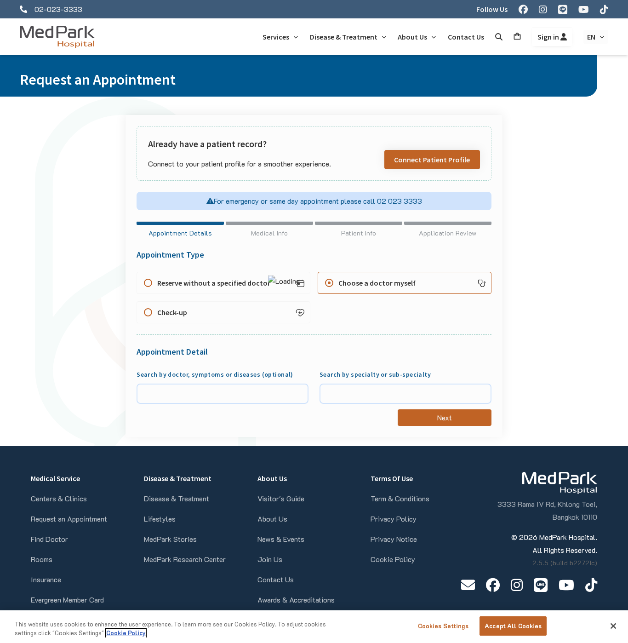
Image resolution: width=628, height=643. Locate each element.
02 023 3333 (398, 201)
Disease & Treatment (176, 498)
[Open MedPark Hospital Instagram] (517, 585)
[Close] (613, 626)
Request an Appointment (69, 518)
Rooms (41, 559)
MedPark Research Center (185, 559)
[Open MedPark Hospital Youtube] (566, 585)
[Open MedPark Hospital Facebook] (493, 585)
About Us (272, 518)
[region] (314, 626)
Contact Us (275, 579)
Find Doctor (49, 539)
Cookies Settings (443, 626)
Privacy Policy (394, 518)
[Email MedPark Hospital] (468, 585)
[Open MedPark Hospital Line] (541, 585)
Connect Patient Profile (432, 159)
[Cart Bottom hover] (517, 37)
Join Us (269, 559)
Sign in (548, 36)
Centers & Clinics (59, 498)
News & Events (280, 539)
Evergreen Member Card (67, 599)
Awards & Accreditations (296, 599)
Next (444, 417)
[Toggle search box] (498, 36)
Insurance (46, 579)
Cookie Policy (393, 559)
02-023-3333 (58, 9)
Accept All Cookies (513, 626)
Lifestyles (160, 518)
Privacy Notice (394, 539)
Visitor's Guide (280, 498)
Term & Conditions (400, 498)
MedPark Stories (170, 539)
